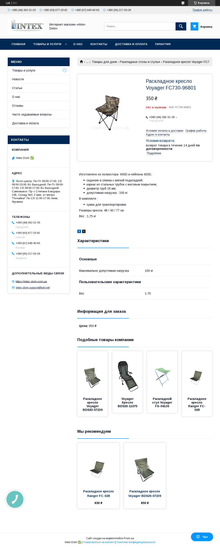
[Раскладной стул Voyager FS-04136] (162, 372)
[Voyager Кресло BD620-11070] (127, 372)
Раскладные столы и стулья (140, 62)
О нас (78, 44)
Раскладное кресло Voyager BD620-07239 (93, 404)
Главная (18, 44)
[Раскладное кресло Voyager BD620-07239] (93, 372)
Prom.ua (129, 538)
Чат (205, 537)
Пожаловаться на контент (98, 542)
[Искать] (181, 26)
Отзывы (17, 105)
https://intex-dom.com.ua (31, 281)
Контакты (98, 44)
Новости (18, 79)
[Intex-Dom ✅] (26, 33)
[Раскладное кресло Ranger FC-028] (197, 372)
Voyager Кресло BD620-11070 (127, 402)
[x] (84, 232)
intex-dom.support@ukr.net (33, 287)
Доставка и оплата (131, 44)
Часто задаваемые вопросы (32, 114)
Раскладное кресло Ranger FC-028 (197, 404)
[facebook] (79, 232)
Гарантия (163, 44)
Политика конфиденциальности (135, 542)
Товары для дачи (104, 62)
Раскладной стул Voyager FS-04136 (162, 402)
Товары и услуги (47, 44)
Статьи (17, 88)
